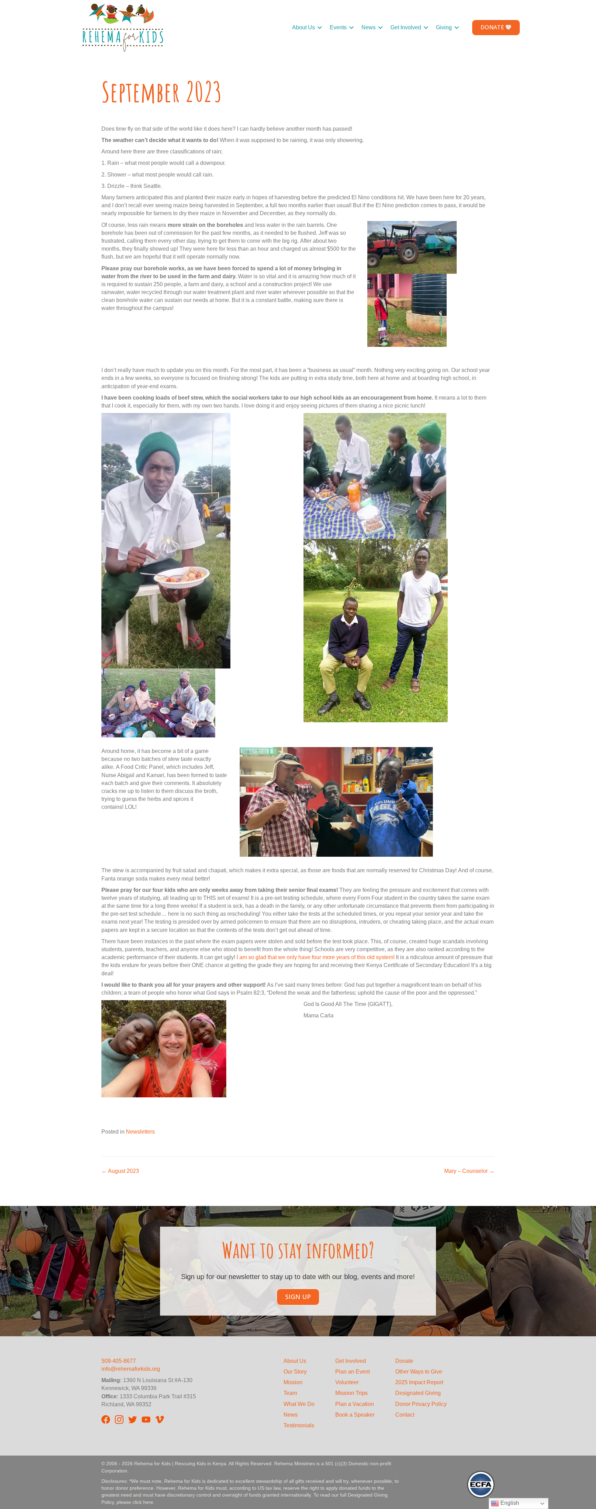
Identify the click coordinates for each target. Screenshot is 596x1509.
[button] (320, 27)
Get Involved (405, 27)
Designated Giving (418, 1393)
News (368, 27)
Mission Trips (351, 1393)
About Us (303, 27)
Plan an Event (352, 1372)
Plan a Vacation (354, 1404)
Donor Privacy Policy (421, 1404)
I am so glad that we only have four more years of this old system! (316, 957)
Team (290, 1393)
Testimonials (299, 1425)
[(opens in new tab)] (481, 1484)
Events (338, 27)
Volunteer (347, 1382)
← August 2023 (120, 1171)
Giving (444, 27)
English (509, 1503)
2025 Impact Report (419, 1382)
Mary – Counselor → (469, 1171)
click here (142, 1502)
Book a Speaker (355, 1415)
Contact (404, 1415)
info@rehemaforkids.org (130, 1369)
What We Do (299, 1404)
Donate (404, 1361)
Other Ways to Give (418, 1372)
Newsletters (140, 1132)
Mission (293, 1382)
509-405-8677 (118, 1361)
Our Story (295, 1372)
